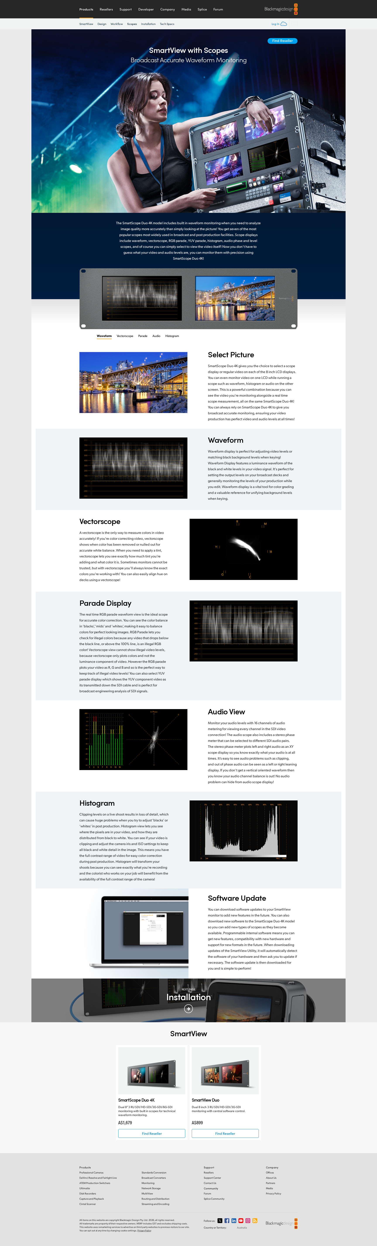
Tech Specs (167, 24)
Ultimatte (84, 1188)
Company (167, 9)
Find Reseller (282, 40)
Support (126, 9)
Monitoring (148, 1183)
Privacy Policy (273, 1193)
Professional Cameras (91, 1172)
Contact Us (210, 1183)
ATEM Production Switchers (94, 1183)
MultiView (147, 1193)
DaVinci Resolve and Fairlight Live (98, 1177)
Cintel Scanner (87, 1204)
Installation (148, 24)
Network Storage (151, 1188)
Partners (270, 1183)
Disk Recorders (87, 1193)
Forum (218, 9)
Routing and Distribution (156, 1198)
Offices (270, 1172)
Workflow (117, 24)
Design (102, 24)
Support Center (212, 1177)
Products (86, 9)
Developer (146, 9)
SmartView (86, 24)
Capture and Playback (91, 1198)
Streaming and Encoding (155, 1204)
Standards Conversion (154, 1172)
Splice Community (214, 1198)
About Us (271, 1177)
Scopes (132, 24)
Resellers (106, 9)
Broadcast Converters (154, 1177)
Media (186, 9)
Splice (202, 9)
